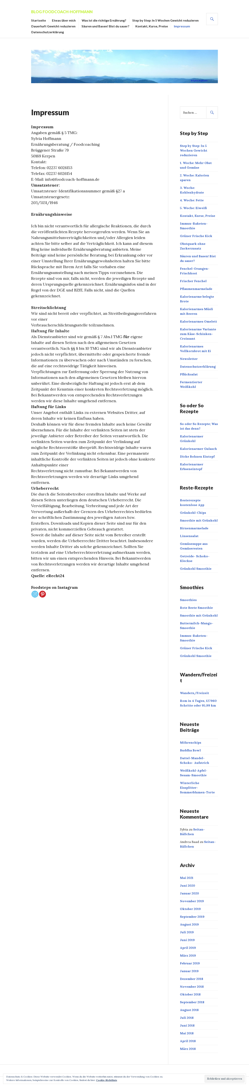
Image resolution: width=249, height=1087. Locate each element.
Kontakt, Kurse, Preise (151, 26)
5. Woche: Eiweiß (193, 208)
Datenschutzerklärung (47, 32)
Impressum (182, 26)
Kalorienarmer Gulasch (198, 449)
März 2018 (188, 1049)
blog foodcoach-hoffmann (62, 11)
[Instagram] (35, 594)
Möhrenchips (190, 742)
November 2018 (192, 986)
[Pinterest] (42, 594)
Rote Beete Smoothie (196, 608)
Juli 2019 (187, 932)
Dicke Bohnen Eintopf (197, 456)
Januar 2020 (189, 893)
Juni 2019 (187, 940)
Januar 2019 (189, 971)
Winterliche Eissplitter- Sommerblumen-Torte (197, 787)
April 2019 (188, 948)
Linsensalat (189, 536)
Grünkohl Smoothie (195, 569)
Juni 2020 (187, 885)
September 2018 (192, 1002)
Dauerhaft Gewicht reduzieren (53, 26)
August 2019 (189, 924)
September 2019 (192, 917)
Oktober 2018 (190, 994)
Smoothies (188, 600)
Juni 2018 (187, 1025)
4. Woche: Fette (192, 200)
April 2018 (188, 1041)
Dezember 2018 (191, 979)
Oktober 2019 (190, 909)
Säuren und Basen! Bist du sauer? (105, 26)
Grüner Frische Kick (196, 236)
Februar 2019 (190, 963)
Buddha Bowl (190, 750)
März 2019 (188, 955)
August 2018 (189, 1010)
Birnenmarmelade (194, 528)
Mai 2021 (186, 878)
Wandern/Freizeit (194, 693)
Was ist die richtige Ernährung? (104, 20)
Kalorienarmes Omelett (198, 321)
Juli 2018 (187, 1018)
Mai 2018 (187, 1033)
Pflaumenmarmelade (196, 289)
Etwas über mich (64, 20)
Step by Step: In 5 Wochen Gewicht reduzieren (165, 20)
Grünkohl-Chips (193, 513)
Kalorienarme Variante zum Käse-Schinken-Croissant (198, 333)
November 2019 (192, 901)
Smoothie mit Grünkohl (199, 520)
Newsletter (189, 359)
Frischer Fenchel (193, 281)
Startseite (38, 20)
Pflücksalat (189, 374)
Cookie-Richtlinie (106, 1080)
